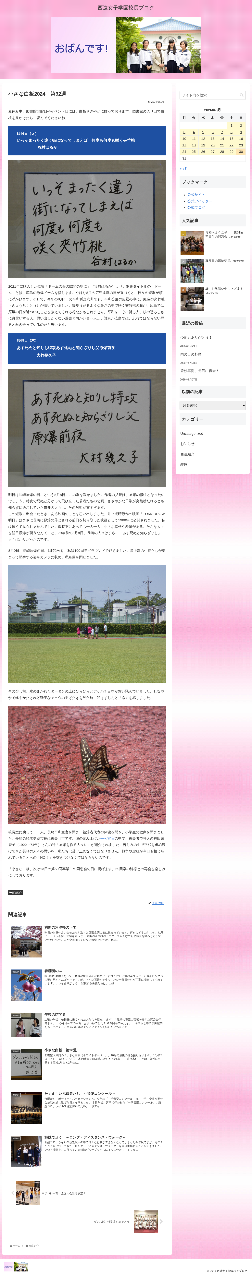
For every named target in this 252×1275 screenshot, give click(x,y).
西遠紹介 (17, 892)
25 (194, 152)
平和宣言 (107, 838)
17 (184, 145)
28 (222, 152)
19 (203, 145)
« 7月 (184, 169)
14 (222, 139)
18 (194, 145)
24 (184, 152)
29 (231, 152)
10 (184, 139)
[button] (241, 95)
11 (194, 139)
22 (231, 145)
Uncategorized (191, 434)
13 (213, 139)
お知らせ (187, 444)
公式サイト (196, 195)
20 (213, 145)
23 (241, 145)
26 (203, 152)
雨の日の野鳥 (191, 354)
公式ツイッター (199, 201)
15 (231, 139)
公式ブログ (196, 208)
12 (203, 139)
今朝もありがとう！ (196, 338)
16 (241, 139)
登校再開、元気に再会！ (199, 371)
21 (222, 145)
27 (213, 152)
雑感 (183, 464)
